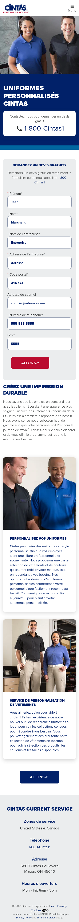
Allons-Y (39, 777)
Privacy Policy (24, 917)
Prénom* (15, 193)
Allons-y (30, 363)
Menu (73, 10)
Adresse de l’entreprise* (27, 254)
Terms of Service (46, 917)
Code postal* (18, 274)
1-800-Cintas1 (44, 128)
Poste (11, 335)
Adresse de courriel (21, 294)
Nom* (13, 213)
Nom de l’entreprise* (24, 233)
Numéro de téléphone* (26, 315)
